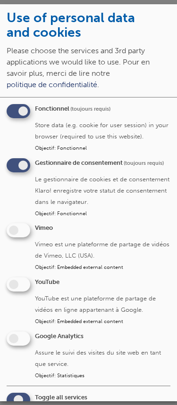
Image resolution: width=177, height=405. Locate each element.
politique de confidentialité (52, 84)
